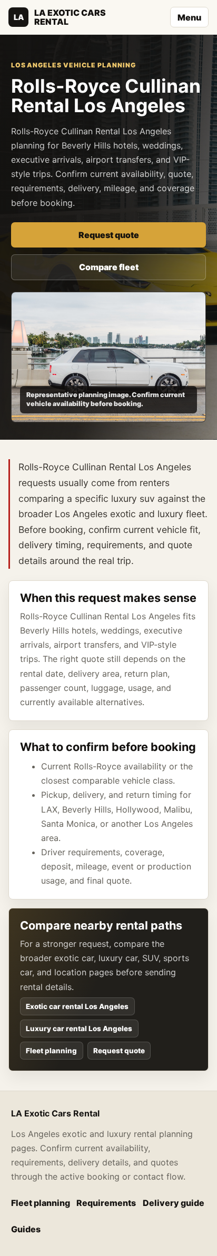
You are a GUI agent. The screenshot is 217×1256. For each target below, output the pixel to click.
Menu (189, 17)
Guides (26, 1229)
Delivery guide (173, 1203)
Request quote (108, 235)
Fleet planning (51, 1050)
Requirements (106, 1203)
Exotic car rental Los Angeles (77, 1006)
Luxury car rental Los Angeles (79, 1028)
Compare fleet (109, 267)
